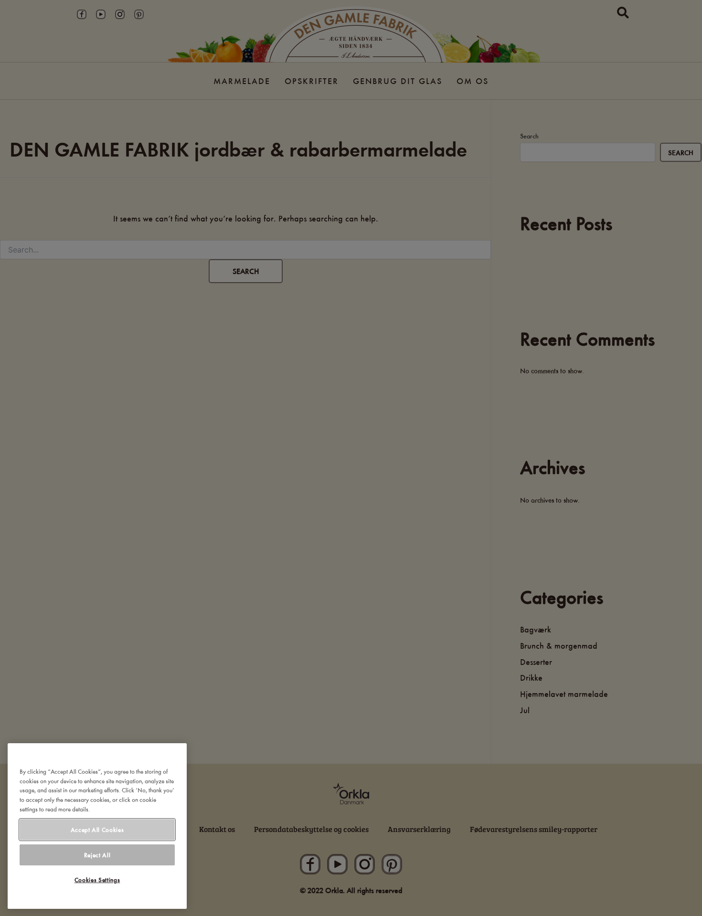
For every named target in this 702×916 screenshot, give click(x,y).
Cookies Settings (97, 880)
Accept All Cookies (97, 829)
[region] (97, 826)
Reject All (97, 855)
